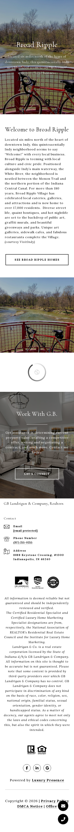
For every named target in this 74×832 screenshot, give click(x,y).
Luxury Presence (48, 780)
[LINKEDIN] (37, 768)
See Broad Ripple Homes (37, 259)
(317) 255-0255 (22, 542)
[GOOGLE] (47, 768)
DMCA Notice (30, 806)
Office (51, 806)
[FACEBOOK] (27, 768)
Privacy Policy (55, 801)
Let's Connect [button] (37, 474)
